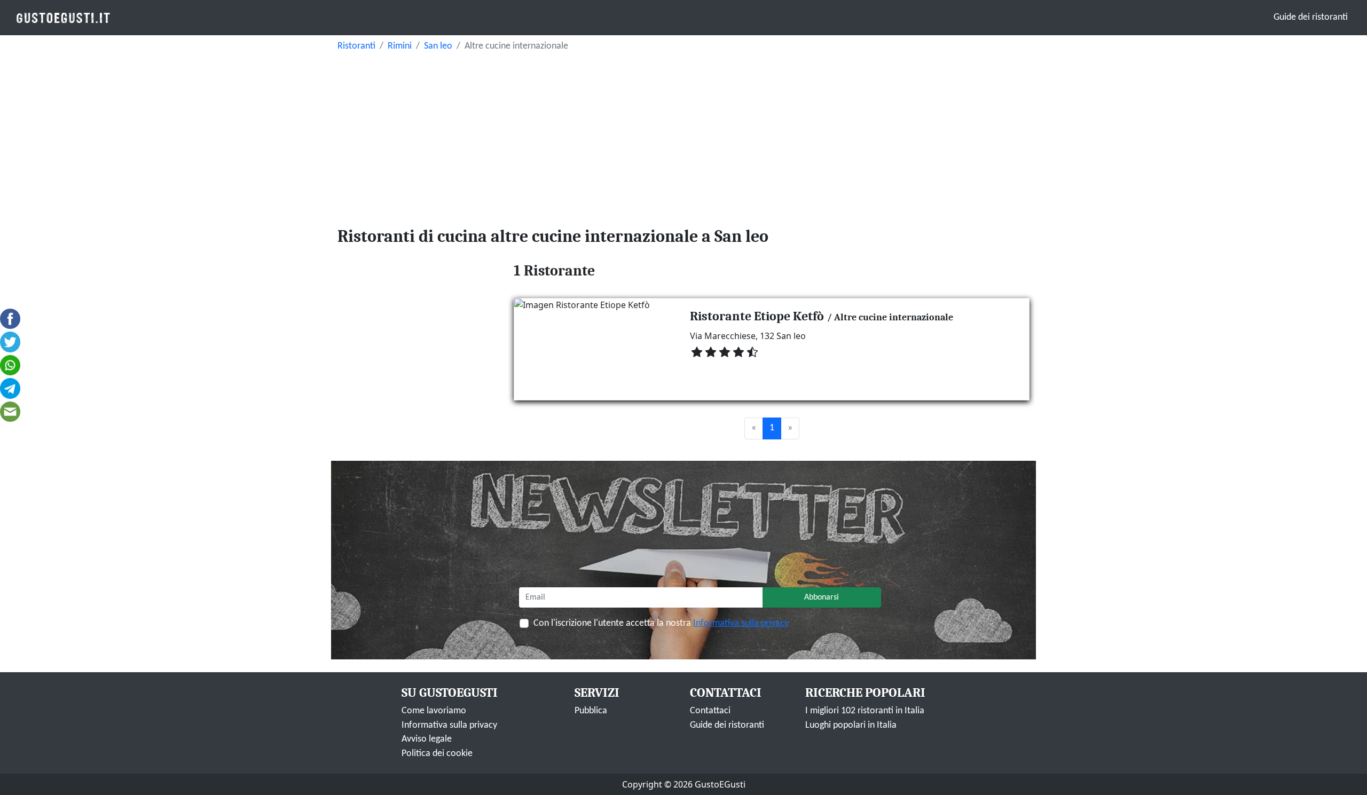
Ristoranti (356, 46)
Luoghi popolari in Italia (851, 725)
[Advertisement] (683, 136)
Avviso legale (427, 739)
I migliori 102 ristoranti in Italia (864, 710)
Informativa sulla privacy (741, 623)
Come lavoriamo (434, 710)
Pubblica (591, 710)
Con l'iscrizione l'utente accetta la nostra (661, 623)
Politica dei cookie (437, 753)
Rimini (400, 46)
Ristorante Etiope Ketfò (757, 316)
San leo (438, 46)
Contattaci (710, 710)
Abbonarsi (821, 597)
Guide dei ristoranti (1311, 17)
